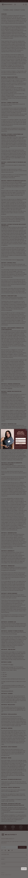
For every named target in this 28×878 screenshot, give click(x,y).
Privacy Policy (24, 446)
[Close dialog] (26, 429)
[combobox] (20, 441)
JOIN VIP (20, 443)
